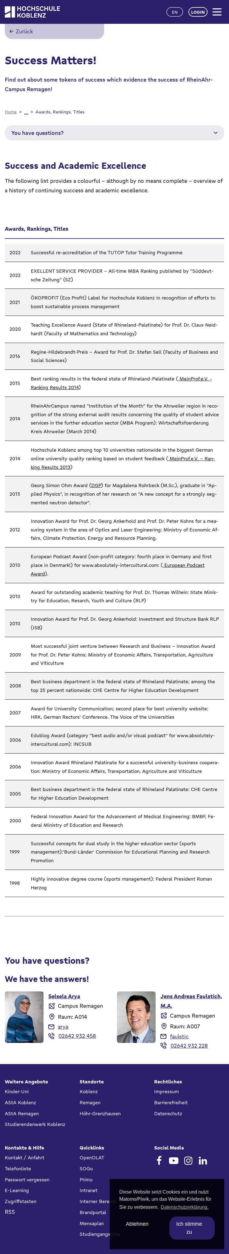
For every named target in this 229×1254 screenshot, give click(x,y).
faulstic (179, 1036)
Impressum (166, 1091)
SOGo (86, 1168)
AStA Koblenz (20, 1102)
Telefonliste (18, 1168)
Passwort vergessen (27, 1179)
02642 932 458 (77, 1035)
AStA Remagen (22, 1113)
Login (198, 12)
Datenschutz (168, 1113)
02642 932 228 (189, 1045)
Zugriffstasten (20, 1201)
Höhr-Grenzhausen (100, 1113)
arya (63, 1026)
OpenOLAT (92, 1157)
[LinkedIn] (203, 1161)
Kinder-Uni (17, 1091)
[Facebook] (159, 1161)
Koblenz (89, 1091)
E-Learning (17, 1190)
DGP (96, 485)
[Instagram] (188, 1161)
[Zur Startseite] (32, 12)
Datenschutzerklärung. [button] (184, 1207)
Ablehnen (137, 1224)
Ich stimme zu (189, 1228)
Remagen (90, 1102)
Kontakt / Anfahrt (24, 1157)
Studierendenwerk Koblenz (35, 1124)
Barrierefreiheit (171, 1102)
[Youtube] (174, 1161)
